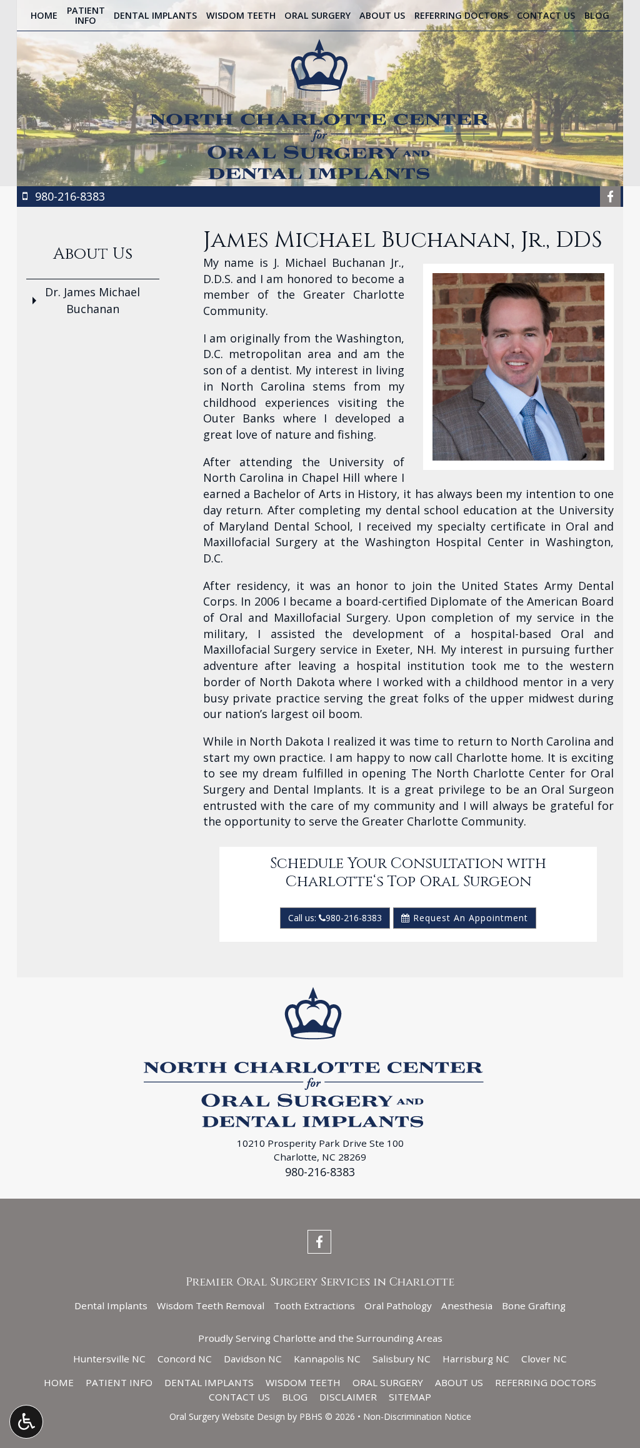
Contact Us (546, 16)
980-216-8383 (320, 1171)
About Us (382, 16)
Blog (596, 16)
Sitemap (410, 1397)
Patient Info (119, 1382)
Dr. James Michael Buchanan (92, 300)
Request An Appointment (469, 918)
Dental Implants (155, 16)
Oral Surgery (317, 16)
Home (44, 16)
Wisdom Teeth (241, 16)
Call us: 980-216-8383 (335, 918)
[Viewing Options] (26, 1422)
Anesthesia (466, 1305)
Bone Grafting (534, 1305)
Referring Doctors (461, 16)
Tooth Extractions (314, 1305)
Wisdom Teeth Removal (210, 1305)
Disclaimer (348, 1397)
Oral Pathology (398, 1305)
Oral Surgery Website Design (227, 1416)
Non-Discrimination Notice (417, 1416)
